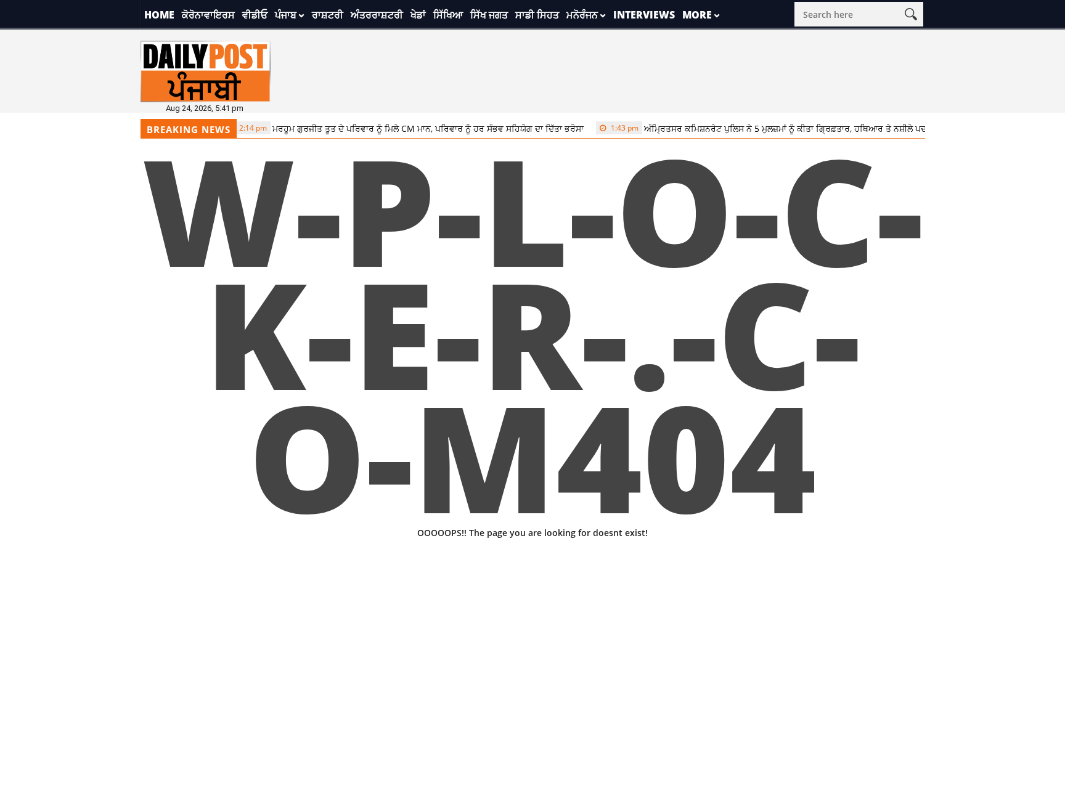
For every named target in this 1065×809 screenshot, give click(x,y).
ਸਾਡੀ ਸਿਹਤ (537, 15)
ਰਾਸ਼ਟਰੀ (327, 15)
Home (159, 15)
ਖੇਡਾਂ (418, 15)
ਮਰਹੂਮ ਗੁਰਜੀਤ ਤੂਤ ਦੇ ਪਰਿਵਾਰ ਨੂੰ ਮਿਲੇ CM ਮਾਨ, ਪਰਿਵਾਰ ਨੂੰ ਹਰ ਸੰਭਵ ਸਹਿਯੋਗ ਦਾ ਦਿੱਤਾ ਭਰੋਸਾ (401, 128)
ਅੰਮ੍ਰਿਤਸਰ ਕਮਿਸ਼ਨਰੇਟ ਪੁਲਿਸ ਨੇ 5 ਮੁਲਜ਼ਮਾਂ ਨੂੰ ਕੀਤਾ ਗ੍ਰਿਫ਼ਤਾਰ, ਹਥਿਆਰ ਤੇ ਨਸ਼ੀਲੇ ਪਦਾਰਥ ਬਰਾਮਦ (779, 128)
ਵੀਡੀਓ (254, 15)
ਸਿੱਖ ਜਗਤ (489, 15)
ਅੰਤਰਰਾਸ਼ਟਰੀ (377, 15)
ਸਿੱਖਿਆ (448, 15)
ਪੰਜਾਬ (285, 15)
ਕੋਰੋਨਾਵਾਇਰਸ (208, 15)
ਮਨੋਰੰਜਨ (582, 15)
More (697, 15)
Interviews (644, 15)
